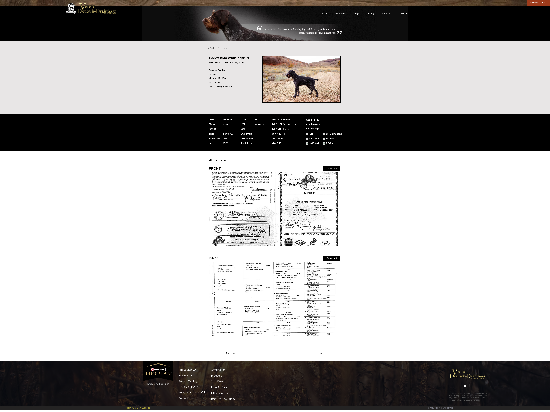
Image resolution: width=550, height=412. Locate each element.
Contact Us (185, 398)
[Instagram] (465, 385)
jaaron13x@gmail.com (220, 86)
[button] (327, 13)
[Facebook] (470, 385)
